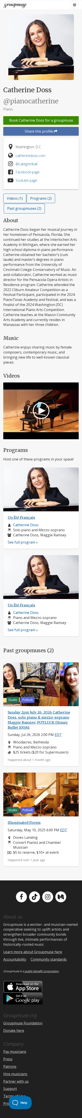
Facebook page (28, 172)
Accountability (14, 959)
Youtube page (26, 180)
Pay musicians (14, 1051)
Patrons (9, 1066)
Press (7, 1059)
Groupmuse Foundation (22, 1023)
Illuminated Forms (24, 822)
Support (10, 1088)
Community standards (49, 959)
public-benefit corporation (41, 971)
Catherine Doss (25, 525)
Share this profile (39, 131)
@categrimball (26, 164)
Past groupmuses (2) (24, 208)
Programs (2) (41, 198)
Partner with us (16, 1081)
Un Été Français (21, 517)
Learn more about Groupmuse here (32, 951)
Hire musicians (15, 1074)
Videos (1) (15, 198)
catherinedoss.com (30, 155)
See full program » (23, 542)
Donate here (13, 1030)
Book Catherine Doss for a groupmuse (41, 120)
